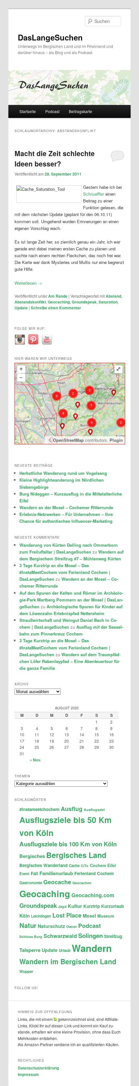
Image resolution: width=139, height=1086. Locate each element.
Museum (105, 916)
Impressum (28, 1074)
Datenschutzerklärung (38, 1068)
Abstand (113, 296)
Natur (28, 925)
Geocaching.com (92, 895)
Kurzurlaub (112, 906)
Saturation (108, 302)
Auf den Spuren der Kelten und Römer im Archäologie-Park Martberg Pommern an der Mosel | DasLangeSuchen (71, 600)
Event (24, 873)
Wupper (26, 971)
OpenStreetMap (68, 440)
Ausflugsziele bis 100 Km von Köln (68, 844)
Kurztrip (91, 906)
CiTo (85, 865)
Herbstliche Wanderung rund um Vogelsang (63, 473)
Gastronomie (30, 883)
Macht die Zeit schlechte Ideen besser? (55, 158)
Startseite (27, 111)
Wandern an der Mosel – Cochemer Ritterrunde (66, 507)
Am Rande (58, 296)
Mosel (89, 915)
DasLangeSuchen (50, 37)
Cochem (98, 865)
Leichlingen (41, 916)
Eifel (111, 865)
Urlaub (64, 950)
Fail (34, 873)
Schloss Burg (30, 936)
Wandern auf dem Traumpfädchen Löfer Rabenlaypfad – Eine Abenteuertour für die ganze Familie (70, 661)
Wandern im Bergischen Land (67, 961)
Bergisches (32, 856)
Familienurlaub (56, 873)
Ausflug (71, 809)
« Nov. (35, 760)
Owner (71, 926)
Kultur (75, 905)
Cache (74, 865)
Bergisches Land (76, 855)
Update (21, 308)
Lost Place (66, 915)
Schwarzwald (60, 936)
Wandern (92, 948)
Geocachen (81, 882)
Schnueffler (93, 194)
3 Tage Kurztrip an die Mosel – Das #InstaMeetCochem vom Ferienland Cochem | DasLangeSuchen (64, 572)
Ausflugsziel (94, 809)
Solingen (90, 935)
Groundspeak (84, 302)
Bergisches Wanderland (43, 865)
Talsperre (29, 950)
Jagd (62, 906)
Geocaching (59, 302)
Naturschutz (51, 926)
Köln (24, 915)
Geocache (57, 882)
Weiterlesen (28, 283)
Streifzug (113, 936)
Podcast (52, 111)
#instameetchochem (39, 809)
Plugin (115, 440)
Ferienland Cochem (94, 873)
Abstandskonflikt (30, 302)
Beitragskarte (80, 111)
